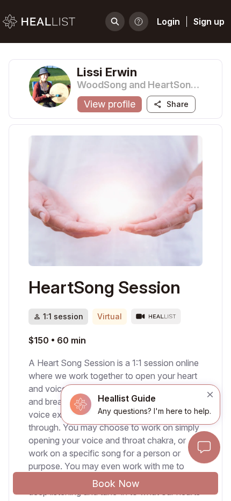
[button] (140, 404)
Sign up (209, 21)
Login (168, 21)
